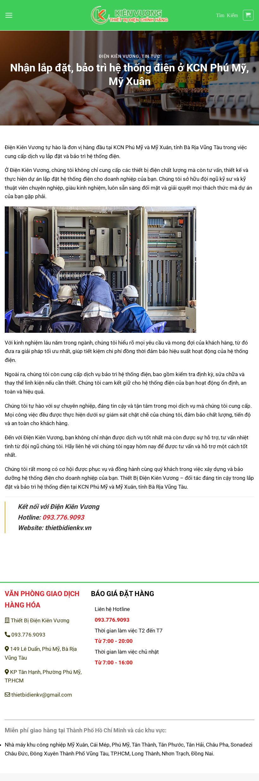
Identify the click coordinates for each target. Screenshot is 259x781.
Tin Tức (151, 56)
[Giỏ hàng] (248, 15)
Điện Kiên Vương (119, 56)
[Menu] (9, 15)
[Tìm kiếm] (227, 15)
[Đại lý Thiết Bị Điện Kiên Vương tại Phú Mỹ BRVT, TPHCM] (129, 15)
